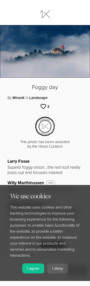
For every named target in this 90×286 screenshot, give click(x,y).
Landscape (38, 98)
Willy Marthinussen (26, 182)
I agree (33, 268)
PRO (50, 182)
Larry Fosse (19, 161)
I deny (57, 268)
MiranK (18, 98)
